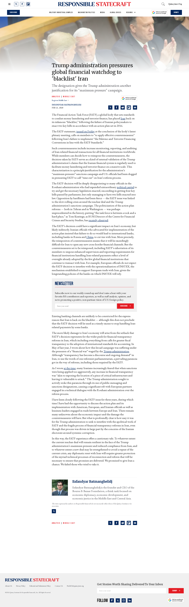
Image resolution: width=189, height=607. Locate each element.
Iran (123, 118)
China (89, 237)
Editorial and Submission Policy (40, 586)
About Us (8, 586)
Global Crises (115, 12)
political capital (125, 187)
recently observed (98, 220)
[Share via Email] (135, 107)
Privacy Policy (20, 586)
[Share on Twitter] (110, 107)
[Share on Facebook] (116, 107)
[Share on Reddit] (123, 107)
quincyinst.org (175, 4)
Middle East (69, 96)
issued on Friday (85, 131)
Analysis (56, 96)
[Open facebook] (22, 4)
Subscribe (13, 12)
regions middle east (59, 100)
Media (102, 12)
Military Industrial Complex (61, 12)
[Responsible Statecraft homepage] (32, 579)
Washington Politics (86, 12)
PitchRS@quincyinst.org (75, 586)
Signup (174, 590)
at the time (70, 368)
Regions (129, 12)
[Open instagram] (124, 600)
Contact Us (59, 586)
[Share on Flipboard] (129, 107)
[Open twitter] (16, 4)
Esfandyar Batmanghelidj (66, 105)
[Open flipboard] (28, 4)
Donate (176, 12)
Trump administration (116, 351)
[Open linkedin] (130, 600)
